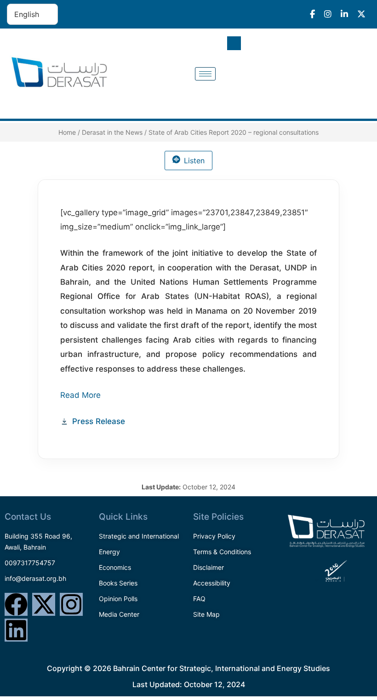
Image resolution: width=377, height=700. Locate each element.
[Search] (354, 84)
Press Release (98, 421)
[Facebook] (16, 604)
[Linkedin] (16, 630)
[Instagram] (71, 604)
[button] (234, 43)
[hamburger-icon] (205, 73)
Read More (81, 395)
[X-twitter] (43, 604)
